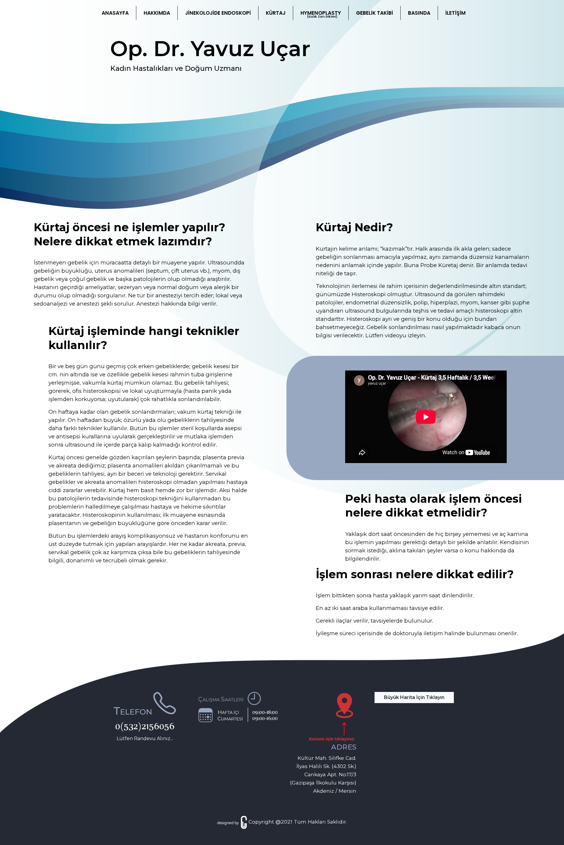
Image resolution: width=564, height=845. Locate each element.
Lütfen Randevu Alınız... (145, 738)
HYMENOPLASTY (321, 14)
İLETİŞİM (455, 12)
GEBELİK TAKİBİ (374, 12)
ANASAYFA (115, 12)
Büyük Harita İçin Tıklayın (414, 697)
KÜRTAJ (276, 12)
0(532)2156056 (144, 726)
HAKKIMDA (157, 12)
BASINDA (419, 12)
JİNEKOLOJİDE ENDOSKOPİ (218, 12)
